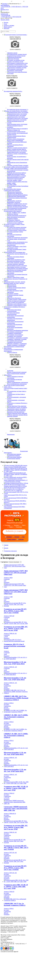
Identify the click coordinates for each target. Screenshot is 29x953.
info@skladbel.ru (5, 5)
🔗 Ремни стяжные (10, 539)
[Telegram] (13, 948)
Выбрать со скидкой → (14, 532)
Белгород (4, 3)
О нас (5, 24)
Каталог (6, 22)
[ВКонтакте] (2, 948)
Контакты (6, 28)
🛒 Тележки (16, 537)
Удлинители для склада (10, 551)
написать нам (4, 13)
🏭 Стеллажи (8, 537)
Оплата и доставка (9, 25)
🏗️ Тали (22, 537)
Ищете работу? (8, 27)
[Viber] (8, 948)
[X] (6, 948)
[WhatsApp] (11, 948)
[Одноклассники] (4, 948)
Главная (6, 545)
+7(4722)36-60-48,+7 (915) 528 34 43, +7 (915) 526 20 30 (11, 16)
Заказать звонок (5, 19)
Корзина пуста (5, 9)
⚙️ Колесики (20, 539)
